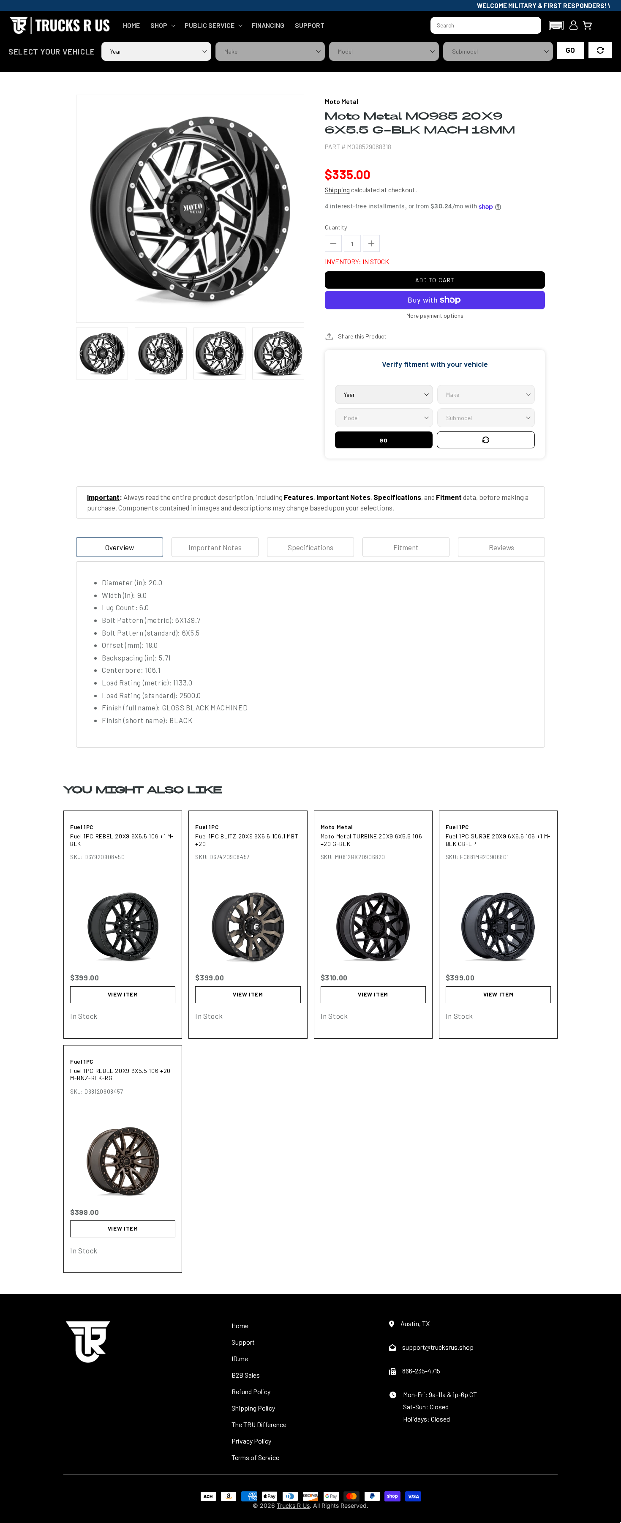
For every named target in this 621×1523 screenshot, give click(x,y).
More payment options (434, 315)
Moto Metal (337, 827)
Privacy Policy (251, 1441)
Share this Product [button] (362, 336)
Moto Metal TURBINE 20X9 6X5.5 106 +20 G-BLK (371, 839)
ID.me (240, 1358)
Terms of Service (255, 1457)
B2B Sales (246, 1375)
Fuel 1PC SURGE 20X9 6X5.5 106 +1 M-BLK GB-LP (498, 839)
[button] (162, 25)
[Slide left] (81, 353)
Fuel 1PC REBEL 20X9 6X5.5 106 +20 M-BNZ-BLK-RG (120, 1074)
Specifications (310, 547)
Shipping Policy (253, 1408)
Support (243, 1342)
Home (240, 1325)
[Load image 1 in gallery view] (102, 353)
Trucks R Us (293, 1505)
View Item (123, 994)
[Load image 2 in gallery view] (161, 353)
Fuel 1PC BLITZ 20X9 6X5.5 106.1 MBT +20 (246, 839)
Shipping (337, 190)
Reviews (501, 547)
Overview (119, 547)
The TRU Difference (259, 1424)
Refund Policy (251, 1391)
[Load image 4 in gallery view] (278, 353)
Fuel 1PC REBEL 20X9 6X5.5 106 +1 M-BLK (122, 839)
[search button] (531, 25)
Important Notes (214, 547)
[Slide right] (299, 353)
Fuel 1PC (81, 827)
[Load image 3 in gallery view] (219, 353)
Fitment (406, 547)
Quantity (336, 227)
